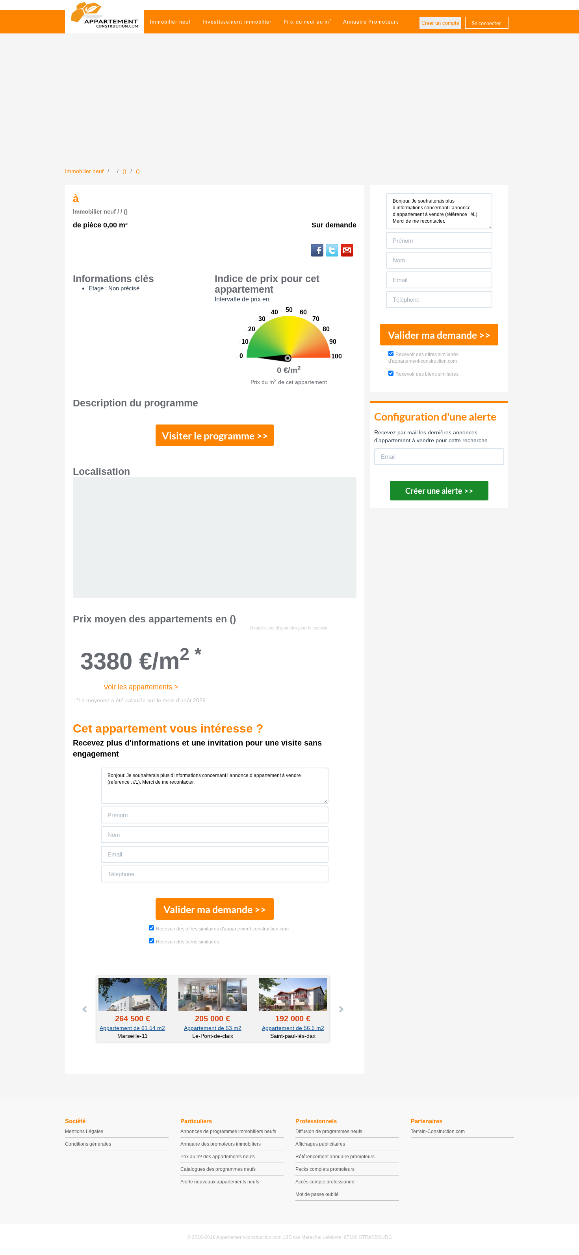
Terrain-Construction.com (438, 1131)
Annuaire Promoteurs (371, 21)
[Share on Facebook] (317, 250)
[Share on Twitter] (332, 250)
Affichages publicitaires (320, 1144)
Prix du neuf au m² (307, 21)
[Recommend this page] (347, 250)
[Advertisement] (289, 108)
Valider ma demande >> (214, 909)
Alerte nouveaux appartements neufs (219, 1182)
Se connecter (486, 23)
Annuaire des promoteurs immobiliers (220, 1144)
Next (340, 1009)
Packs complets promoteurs (324, 1169)
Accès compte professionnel (325, 1182)
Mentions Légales (84, 1131)
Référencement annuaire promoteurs (335, 1156)
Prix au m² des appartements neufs (217, 1156)
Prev (85, 1009)
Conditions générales (88, 1144)
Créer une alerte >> (439, 490)
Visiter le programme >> (215, 435)
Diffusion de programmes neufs (328, 1131)
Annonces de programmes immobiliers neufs (228, 1131)
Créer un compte (440, 23)
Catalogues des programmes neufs (218, 1169)
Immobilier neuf (170, 21)
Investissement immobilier (237, 21)
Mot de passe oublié (317, 1194)
